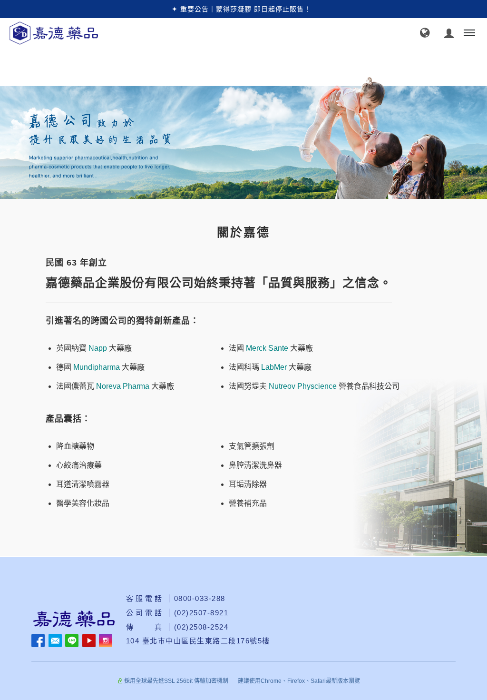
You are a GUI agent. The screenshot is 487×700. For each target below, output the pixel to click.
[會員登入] (449, 32)
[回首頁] (86, 33)
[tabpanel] (243, 138)
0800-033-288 (199, 598)
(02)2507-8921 (201, 613)
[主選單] (469, 33)
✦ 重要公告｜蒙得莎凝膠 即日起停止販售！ (241, 9)
